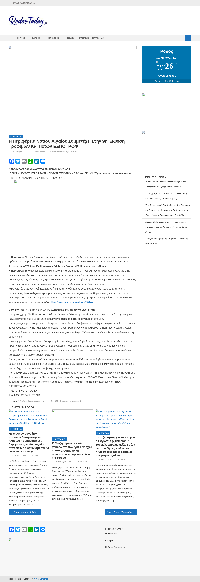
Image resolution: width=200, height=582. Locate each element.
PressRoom (39, 151)
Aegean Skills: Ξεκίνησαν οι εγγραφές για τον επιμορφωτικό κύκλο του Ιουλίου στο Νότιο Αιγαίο (166, 226)
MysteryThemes (41, 578)
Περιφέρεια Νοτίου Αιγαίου (71, 401)
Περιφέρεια (16, 136)
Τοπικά (21, 37)
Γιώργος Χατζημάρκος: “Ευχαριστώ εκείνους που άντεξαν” (166, 241)
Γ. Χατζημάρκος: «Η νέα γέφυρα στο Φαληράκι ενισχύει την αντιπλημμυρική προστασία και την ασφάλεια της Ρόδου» (72, 450)
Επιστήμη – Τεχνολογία (91, 37)
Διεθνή (70, 37)
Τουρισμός (53, 37)
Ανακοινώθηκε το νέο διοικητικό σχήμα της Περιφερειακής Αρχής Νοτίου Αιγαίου (165, 184)
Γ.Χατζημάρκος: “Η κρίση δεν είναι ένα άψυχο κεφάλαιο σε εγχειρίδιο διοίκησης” (166, 196)
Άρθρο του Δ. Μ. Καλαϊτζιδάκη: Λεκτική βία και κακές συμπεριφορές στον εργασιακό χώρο (27, 512)
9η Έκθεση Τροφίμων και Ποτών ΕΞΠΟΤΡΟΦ (38, 401)
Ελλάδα (36, 37)
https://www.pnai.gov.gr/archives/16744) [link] (72, 302)
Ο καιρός (109, 540)
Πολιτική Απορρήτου (115, 547)
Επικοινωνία (111, 533)
